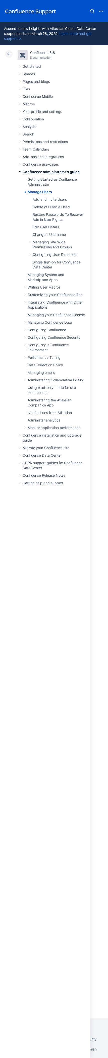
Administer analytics (44, 420)
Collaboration (33, 119)
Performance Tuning (44, 357)
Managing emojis (41, 372)
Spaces (29, 74)
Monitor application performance (54, 428)
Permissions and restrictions (45, 141)
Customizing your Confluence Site (55, 295)
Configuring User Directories (55, 254)
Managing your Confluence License (56, 315)
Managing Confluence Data (50, 322)
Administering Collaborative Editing (56, 380)
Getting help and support (43, 483)
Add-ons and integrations (43, 157)
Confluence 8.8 (42, 52)
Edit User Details (46, 227)
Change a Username (49, 234)
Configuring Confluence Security (54, 337)
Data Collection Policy (45, 365)
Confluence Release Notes (44, 475)
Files (26, 89)
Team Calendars (36, 149)
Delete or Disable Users (51, 207)
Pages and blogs (36, 81)
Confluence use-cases (41, 164)
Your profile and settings (42, 111)
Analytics (30, 126)
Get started (32, 66)
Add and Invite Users (50, 199)
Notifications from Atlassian (50, 412)
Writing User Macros (44, 287)
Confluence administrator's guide (51, 172)
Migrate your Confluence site (46, 448)
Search (92, 11)
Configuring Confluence (47, 330)
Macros (29, 104)
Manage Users (40, 192)
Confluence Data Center (42, 455)
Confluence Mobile (38, 96)
